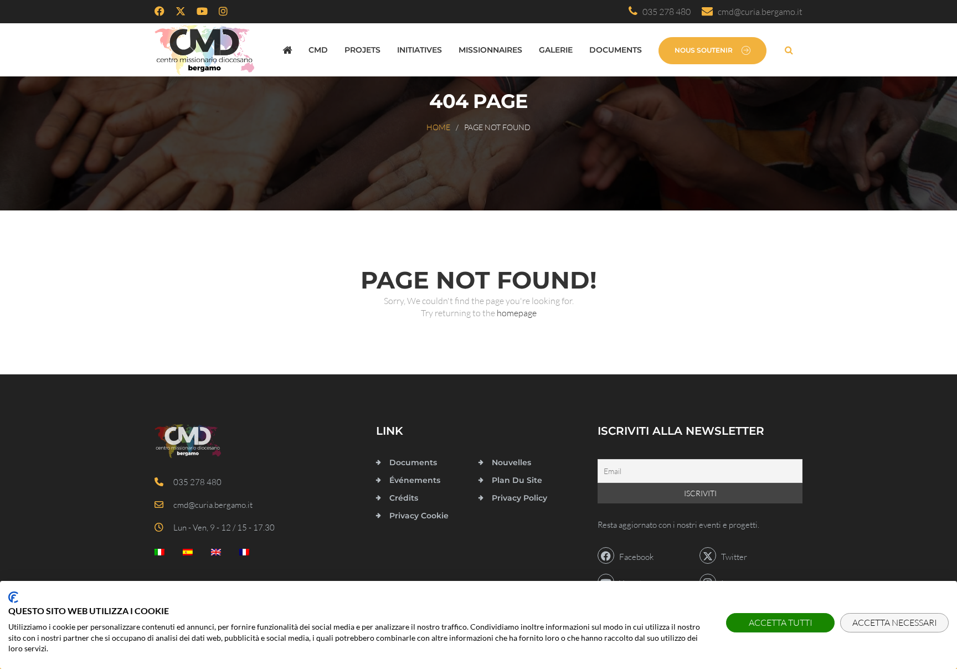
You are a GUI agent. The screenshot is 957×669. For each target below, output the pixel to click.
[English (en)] (216, 554)
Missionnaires (490, 50)
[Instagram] (223, 12)
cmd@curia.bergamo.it (757, 11)
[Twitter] (180, 12)
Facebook (634, 557)
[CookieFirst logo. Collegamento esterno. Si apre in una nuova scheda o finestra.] (13, 597)
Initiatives (419, 50)
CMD (318, 50)
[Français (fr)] (244, 554)
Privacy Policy (519, 498)
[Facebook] (159, 12)
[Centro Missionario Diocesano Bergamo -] (204, 49)
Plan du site (517, 480)
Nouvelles (511, 462)
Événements (414, 480)
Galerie (556, 50)
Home (438, 127)
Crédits (403, 498)
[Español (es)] (188, 554)
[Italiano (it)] (159, 554)
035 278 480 (664, 11)
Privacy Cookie (419, 516)
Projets (362, 50)
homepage (517, 312)
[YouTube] (202, 12)
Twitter (731, 557)
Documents (615, 50)
